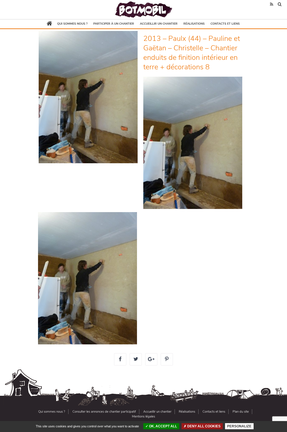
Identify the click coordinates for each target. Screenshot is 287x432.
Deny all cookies (203, 426)
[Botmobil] (143, 9)
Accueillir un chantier (159, 24)
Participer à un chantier (113, 24)
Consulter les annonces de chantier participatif (104, 411)
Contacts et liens (225, 24)
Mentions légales (143, 416)
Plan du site (241, 411)
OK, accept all (162, 426)
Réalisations (194, 24)
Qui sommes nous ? (72, 24)
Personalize (239, 426)
